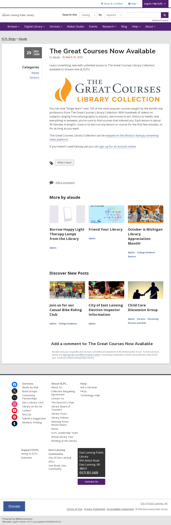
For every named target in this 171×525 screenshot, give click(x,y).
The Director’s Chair (62, 402)
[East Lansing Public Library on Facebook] (14, 384)
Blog (124, 26)
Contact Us (57, 398)
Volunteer (26, 457)
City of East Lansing (60, 457)
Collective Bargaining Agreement (63, 393)
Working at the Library (64, 440)
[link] (112, 3)
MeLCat (26, 414)
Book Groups (29, 391)
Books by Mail (30, 387)
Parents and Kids (137, 323)
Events (93, 26)
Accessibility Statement (120, 509)
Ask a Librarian (88, 387)
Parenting (153, 319)
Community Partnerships (29, 397)
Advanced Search (160, 20)
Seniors (34, 77)
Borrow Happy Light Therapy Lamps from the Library (67, 234)
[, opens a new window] (14, 510)
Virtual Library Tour (62, 436)
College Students (146, 252)
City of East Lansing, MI (154, 503)
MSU (51, 461)
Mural (54, 428)
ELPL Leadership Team (64, 432)
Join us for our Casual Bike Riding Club (66, 310)
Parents (141, 319)
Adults (35, 73)
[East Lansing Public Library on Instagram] (14, 404)
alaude (56, 57)
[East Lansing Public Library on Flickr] (14, 397)
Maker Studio (75, 26)
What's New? (64, 163)
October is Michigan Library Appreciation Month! (145, 236)
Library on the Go (32, 406)
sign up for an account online (117, 146)
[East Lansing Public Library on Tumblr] (14, 423)
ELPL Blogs (9, 38)
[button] (133, 3)
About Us (56, 387)
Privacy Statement (94, 509)
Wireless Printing (32, 422)
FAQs (83, 391)
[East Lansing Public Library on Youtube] (14, 410)
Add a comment (65, 182)
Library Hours (59, 413)
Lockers (26, 410)
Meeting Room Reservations (59, 423)
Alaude (23, 38)
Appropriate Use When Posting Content (81, 354)
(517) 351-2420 (88, 472)
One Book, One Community (57, 467)
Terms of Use (74, 509)
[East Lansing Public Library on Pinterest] (14, 417)
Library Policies (60, 417)
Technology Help (90, 395)
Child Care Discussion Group (143, 307)
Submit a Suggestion (34, 418)
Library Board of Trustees (60, 408)
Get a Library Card (32, 402)
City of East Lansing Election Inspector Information (106, 310)
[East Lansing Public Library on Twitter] (14, 391)
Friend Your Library (105, 229)
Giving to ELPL (29, 453)
